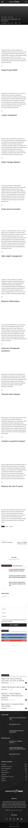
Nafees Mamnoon (4, 682)
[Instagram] (10, 819)
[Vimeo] (17, 819)
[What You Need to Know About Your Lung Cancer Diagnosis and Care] (4, 584)
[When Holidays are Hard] (4, 726)
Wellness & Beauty (7, 4)
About (10, 824)
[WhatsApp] (12, 27)
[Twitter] (5, 27)
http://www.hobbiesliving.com (14, 559)
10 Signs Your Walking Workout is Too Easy (22, 543)
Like (25, 634)
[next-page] (4, 589)
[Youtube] (21, 819)
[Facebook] (2, 27)
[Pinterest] (9, 27)
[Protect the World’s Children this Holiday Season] (4, 732)
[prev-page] (2, 589)
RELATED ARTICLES (6, 565)
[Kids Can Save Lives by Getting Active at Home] (4, 719)
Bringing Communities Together (12, 705)
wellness (11, 526)
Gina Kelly (4, 23)
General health (15, 4)
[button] (2, 2)
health (7, 526)
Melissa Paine (4, 689)
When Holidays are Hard (13, 687)
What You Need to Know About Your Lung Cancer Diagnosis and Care (17, 584)
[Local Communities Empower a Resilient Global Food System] (4, 571)
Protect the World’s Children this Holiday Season (12, 696)
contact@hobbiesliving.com (17, 810)
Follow (24, 637)
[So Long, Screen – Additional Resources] (4, 742)
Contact (17, 824)
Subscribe (23, 640)
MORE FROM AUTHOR (17, 565)
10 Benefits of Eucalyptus (7, 542)
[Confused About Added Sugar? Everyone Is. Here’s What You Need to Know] (4, 749)
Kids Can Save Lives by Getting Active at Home (12, 680)
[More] (15, 27)
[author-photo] (14, 555)
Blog (14, 824)
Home (2, 4)
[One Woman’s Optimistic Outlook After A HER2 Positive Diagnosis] (4, 577)
